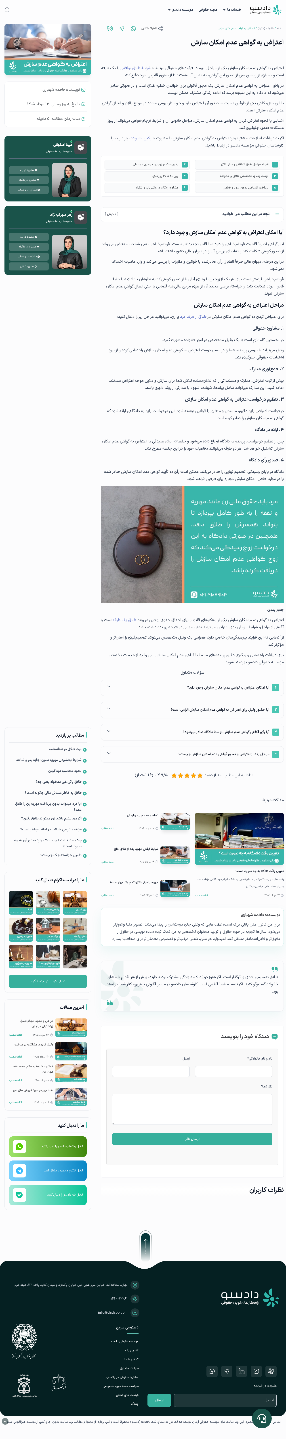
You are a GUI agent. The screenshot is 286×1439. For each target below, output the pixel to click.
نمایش (111, 214)
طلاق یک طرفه (124, 620)
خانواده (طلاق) (266, 29)
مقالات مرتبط (273, 800)
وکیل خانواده (141, 138)
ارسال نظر (192, 1139)
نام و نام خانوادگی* (259, 1058)
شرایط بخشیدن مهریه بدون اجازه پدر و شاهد (49, 760)
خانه (279, 29)
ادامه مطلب (201, 896)
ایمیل (186, 1058)
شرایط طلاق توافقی (135, 68)
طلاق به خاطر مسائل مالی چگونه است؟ (53, 793)
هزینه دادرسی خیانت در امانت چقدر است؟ (51, 829)
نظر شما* (266, 1086)
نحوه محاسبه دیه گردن (65, 771)
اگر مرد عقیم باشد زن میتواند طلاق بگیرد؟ (51, 818)
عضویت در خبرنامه (265, 1385)
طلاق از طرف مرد (193, 317)
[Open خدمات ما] (224, 10)
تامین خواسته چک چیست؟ (61, 855)
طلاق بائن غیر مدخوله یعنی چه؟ (59, 782)
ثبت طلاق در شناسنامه (65, 749)
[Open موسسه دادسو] (169, 10)
